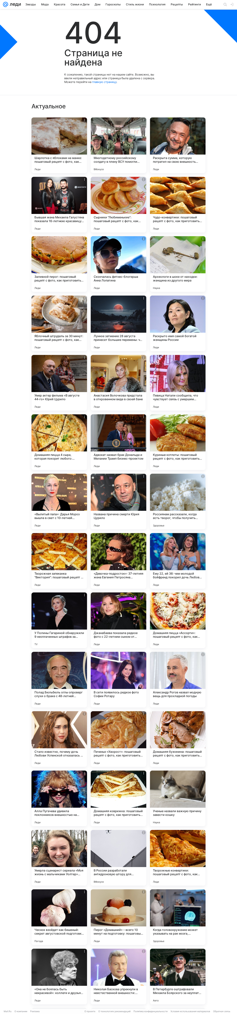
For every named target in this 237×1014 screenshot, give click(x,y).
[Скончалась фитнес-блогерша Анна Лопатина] (118, 264)
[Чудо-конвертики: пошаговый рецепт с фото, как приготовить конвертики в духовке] (178, 204)
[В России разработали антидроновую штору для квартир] (118, 858)
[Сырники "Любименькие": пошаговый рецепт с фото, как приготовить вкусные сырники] (118, 204)
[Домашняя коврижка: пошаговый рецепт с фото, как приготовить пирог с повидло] (118, 798)
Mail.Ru (7, 1011)
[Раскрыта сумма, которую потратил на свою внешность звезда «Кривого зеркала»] (178, 145)
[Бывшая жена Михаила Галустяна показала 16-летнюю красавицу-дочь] (59, 204)
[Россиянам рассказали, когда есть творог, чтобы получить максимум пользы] (178, 501)
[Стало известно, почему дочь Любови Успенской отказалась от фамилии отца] (59, 739)
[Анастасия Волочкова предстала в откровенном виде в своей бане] (118, 383)
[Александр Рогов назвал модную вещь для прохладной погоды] (178, 679)
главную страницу (104, 82)
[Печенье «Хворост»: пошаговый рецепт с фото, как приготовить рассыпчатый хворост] (118, 739)
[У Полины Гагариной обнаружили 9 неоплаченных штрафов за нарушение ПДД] (59, 620)
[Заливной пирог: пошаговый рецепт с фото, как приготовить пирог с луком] (59, 264)
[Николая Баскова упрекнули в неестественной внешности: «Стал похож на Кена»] (118, 976)
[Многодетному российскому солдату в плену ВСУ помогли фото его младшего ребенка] (118, 145)
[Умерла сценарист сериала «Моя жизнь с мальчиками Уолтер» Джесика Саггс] (59, 858)
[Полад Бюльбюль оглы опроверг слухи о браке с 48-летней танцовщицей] (59, 679)
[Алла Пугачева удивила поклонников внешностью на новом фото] (59, 798)
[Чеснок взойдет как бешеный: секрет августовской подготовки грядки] (59, 917)
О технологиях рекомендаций (114, 1011)
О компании (20, 1011)
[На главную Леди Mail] (14, 4)
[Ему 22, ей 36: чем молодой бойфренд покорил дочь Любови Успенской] (178, 561)
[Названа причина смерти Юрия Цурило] (118, 501)
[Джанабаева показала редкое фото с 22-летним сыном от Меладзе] (118, 620)
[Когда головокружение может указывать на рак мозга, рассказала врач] (178, 917)
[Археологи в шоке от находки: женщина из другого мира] (178, 264)
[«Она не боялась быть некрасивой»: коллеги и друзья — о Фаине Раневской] (59, 976)
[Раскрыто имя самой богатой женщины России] (178, 323)
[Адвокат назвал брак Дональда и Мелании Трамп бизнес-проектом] (118, 442)
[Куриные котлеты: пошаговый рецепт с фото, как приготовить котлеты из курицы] (178, 442)
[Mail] (5, 4)
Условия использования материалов (190, 1011)
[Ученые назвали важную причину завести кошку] (178, 798)
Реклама (35, 1011)
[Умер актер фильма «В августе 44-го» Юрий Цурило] (59, 383)
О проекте (89, 1011)
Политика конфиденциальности (150, 1011)
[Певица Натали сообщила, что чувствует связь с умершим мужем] (178, 383)
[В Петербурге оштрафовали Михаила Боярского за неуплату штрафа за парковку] (178, 976)
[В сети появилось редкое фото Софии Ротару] (118, 679)
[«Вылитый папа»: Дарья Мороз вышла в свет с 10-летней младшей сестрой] (59, 501)
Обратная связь (221, 1011)
